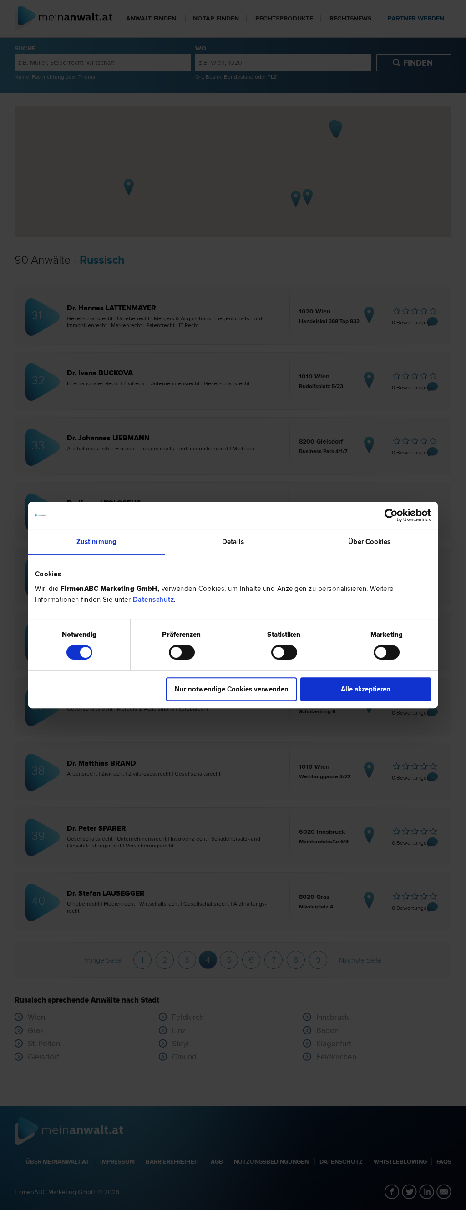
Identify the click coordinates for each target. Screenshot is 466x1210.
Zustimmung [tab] (96, 542)
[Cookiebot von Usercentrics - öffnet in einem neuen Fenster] (391, 515)
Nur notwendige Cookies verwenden (232, 689)
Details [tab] (233, 542)
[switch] (182, 652)
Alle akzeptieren (365, 689)
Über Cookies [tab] (369, 542)
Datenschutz (153, 599)
